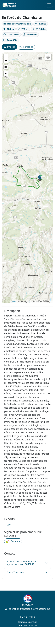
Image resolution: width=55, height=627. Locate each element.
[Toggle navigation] (49, 5)
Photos (11, 46)
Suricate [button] (15, 541)
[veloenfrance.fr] (9, 4)
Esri (29, 301)
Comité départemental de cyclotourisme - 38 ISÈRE (21, 563)
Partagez (28, 46)
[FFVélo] (27, 598)
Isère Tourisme (15, 572)
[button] (40, 178)
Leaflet (13, 301)
